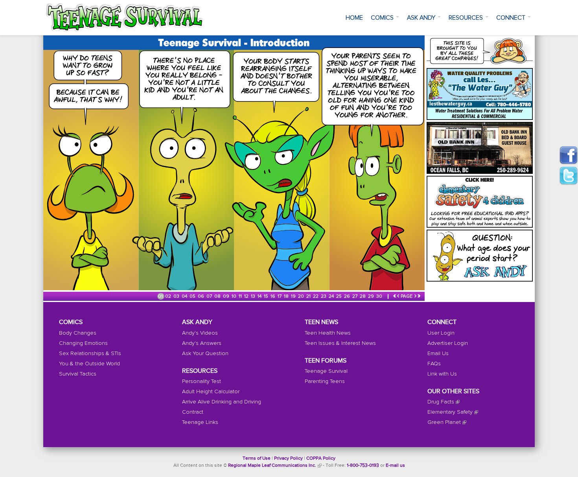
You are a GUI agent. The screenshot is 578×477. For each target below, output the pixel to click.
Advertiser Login (447, 343)
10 (234, 296)
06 (201, 296)
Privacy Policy (288, 458)
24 (332, 296)
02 (168, 296)
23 (324, 296)
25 (339, 296)
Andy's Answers (201, 343)
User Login (441, 333)
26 (347, 296)
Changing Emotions (83, 343)
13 (253, 296)
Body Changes (77, 333)
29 (371, 296)
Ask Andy (422, 18)
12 (247, 296)
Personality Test (201, 381)
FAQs (434, 363)
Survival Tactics (77, 374)
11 (241, 296)
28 (363, 296)
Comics (383, 18)
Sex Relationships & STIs (90, 353)
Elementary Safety (450, 412)
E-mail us (395, 465)
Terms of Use (257, 458)
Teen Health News (328, 333)
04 (185, 296)
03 (176, 296)
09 (226, 296)
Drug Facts (440, 402)
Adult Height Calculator (210, 391)
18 (287, 296)
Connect (511, 18)
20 (301, 296)
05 (193, 296)
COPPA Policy (320, 458)
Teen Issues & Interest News (340, 343)
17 (280, 296)
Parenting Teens (325, 381)
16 (273, 296)
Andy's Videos (200, 333)
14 (260, 296)
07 (209, 296)
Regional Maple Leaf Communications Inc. (272, 465)
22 (316, 296)
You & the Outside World (89, 363)
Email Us (438, 353)
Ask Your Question (205, 353)
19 (294, 296)
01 (161, 296)
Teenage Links (200, 422)
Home (354, 18)
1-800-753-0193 (363, 465)
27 (355, 296)
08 (218, 296)
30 (379, 296)
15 (266, 296)
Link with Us (442, 374)
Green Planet (444, 422)
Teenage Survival (326, 371)
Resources (466, 18)
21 (309, 296)
